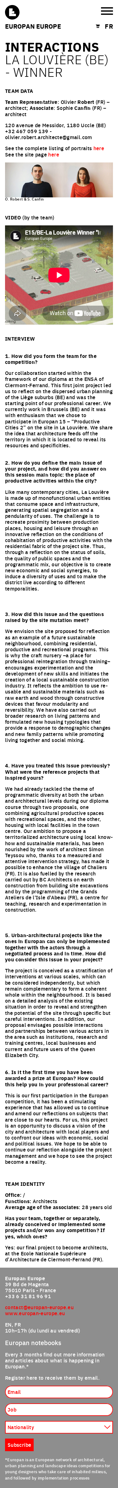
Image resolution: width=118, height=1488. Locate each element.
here (98, 147)
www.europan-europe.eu (35, 1313)
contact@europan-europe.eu (39, 1307)
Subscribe (19, 1444)
